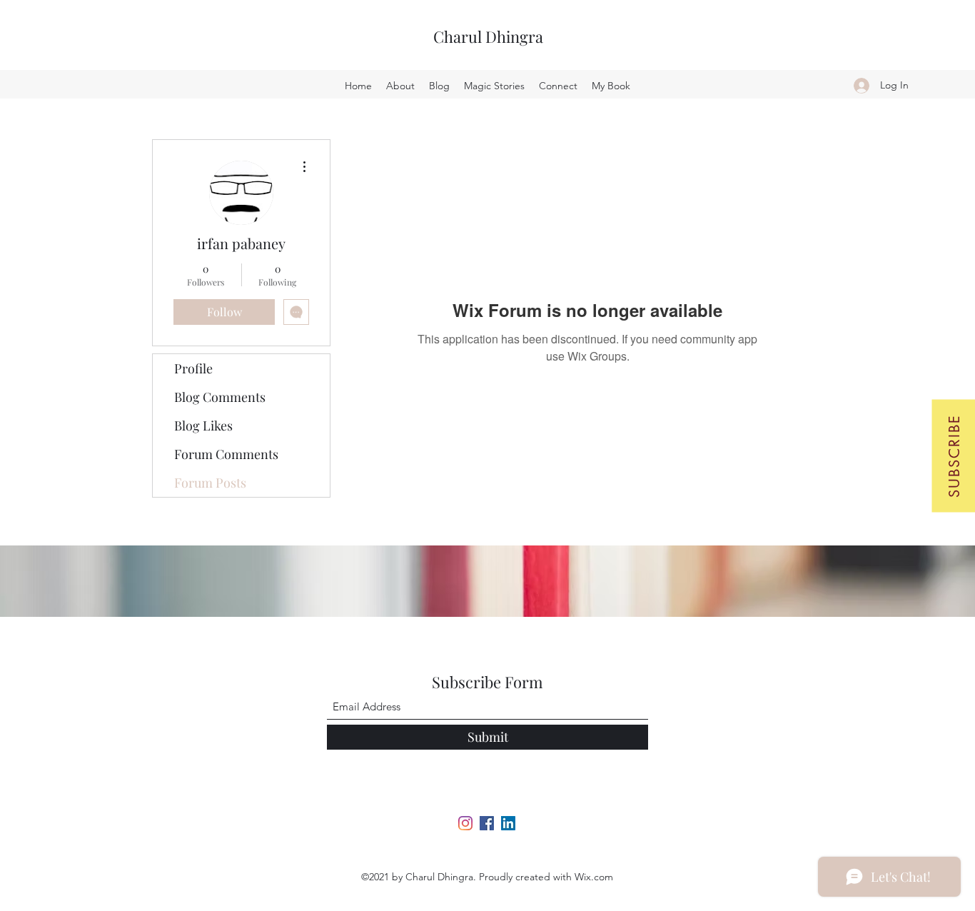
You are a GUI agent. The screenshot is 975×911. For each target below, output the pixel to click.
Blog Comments (220, 397)
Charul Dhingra (488, 36)
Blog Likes (203, 425)
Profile (193, 368)
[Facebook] (487, 823)
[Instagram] (465, 823)
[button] (953, 455)
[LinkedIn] (508, 823)
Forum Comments (226, 454)
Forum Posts (210, 482)
